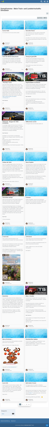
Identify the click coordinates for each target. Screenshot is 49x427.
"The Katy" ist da (7, 82)
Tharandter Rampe (7, 197)
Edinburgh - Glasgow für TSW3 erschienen (10, 122)
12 (26, 404)
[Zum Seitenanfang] (47, 425)
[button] (47, 13)
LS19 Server (29, 236)
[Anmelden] (44, 1)
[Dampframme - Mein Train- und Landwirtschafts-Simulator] (2, 1)
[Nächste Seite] (29, 404)
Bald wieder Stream (31, 383)
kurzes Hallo (5, 30)
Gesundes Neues (30, 30)
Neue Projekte (29, 162)
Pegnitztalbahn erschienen (33, 82)
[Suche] (41, 1)
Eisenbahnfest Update (32, 339)
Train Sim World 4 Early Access (10, 56)
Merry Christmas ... (7, 339)
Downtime (5, 296)
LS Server (28, 197)
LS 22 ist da (5, 236)
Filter (46, 17)
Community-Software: (24, 425)
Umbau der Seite (6, 162)
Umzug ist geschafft (31, 56)
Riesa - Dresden (30, 296)
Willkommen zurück (31, 121)
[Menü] (47, 1)
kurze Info (5, 383)
